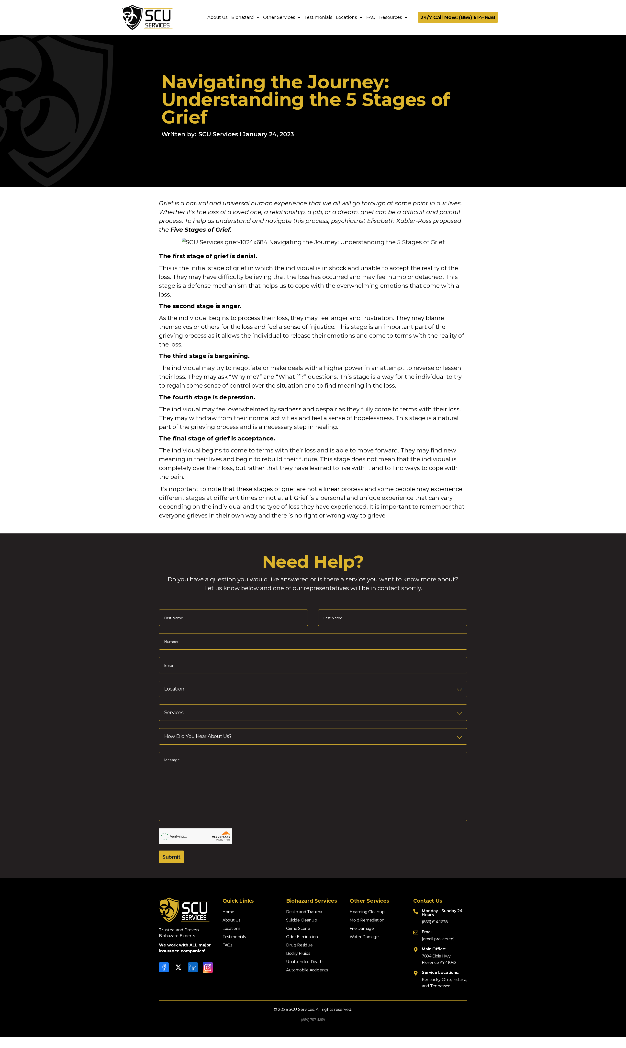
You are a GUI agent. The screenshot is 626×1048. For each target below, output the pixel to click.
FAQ (371, 17)
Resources (390, 17)
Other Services (279, 17)
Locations (346, 17)
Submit (171, 857)
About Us (217, 17)
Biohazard (242, 17)
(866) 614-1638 (435, 922)
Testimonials (318, 17)
